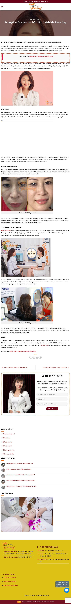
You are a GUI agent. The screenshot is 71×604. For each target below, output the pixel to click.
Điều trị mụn (6, 438)
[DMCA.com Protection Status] (19, 601)
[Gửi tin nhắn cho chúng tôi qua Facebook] (66, 590)
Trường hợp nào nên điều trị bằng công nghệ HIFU (20, 475)
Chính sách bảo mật (10, 577)
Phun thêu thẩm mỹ (9, 434)
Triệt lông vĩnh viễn (8, 450)
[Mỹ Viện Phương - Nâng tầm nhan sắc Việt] (35, 6)
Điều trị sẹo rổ (7, 446)
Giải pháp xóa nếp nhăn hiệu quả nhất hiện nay (19, 463)
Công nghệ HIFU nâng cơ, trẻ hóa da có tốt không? (20, 480)
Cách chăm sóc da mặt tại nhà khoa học (23, 351)
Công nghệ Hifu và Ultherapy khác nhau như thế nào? (21, 486)
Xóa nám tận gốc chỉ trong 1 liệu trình (41, 56)
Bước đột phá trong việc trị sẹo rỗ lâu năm (55, 367)
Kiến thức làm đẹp (35, 19)
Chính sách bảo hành (10, 581)
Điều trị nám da (7, 442)
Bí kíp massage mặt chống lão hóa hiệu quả (18, 469)
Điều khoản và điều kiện (11, 585)
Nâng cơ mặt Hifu (8, 454)
